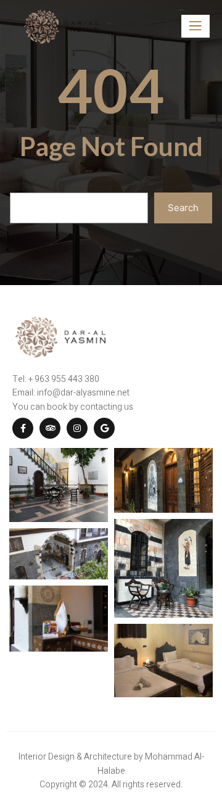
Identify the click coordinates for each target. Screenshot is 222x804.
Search (183, 207)
